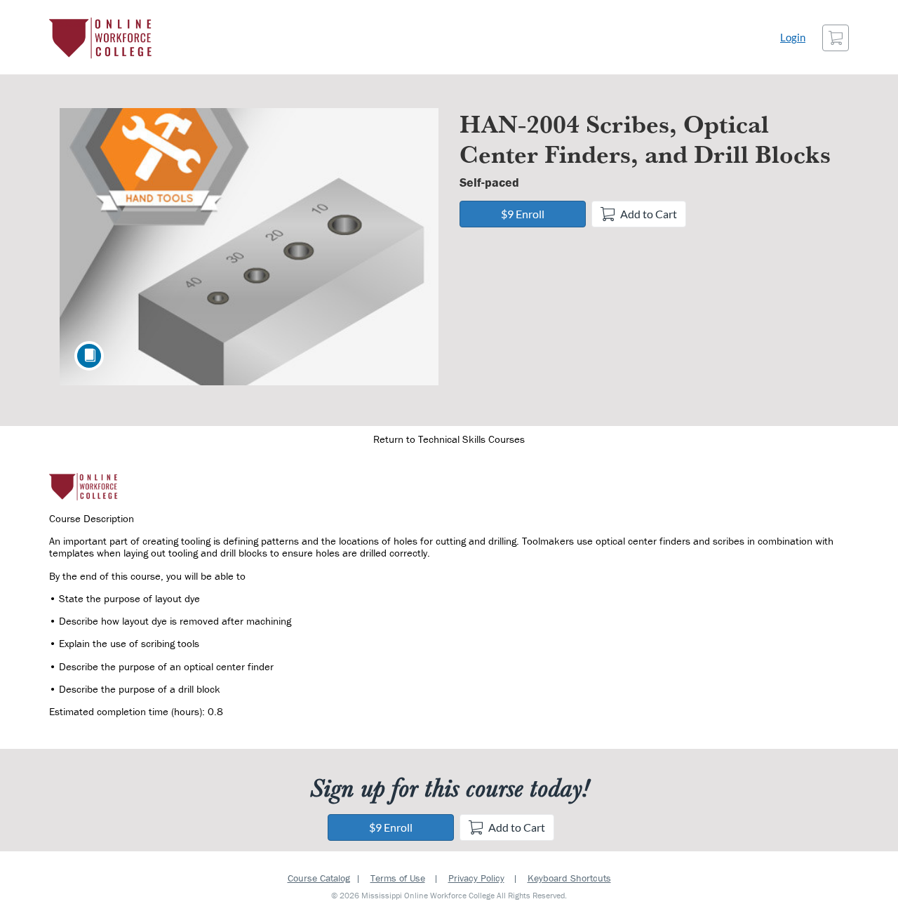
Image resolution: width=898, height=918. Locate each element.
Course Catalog (319, 878)
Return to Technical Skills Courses (449, 439)
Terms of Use (397, 878)
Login (792, 38)
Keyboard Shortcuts (569, 878)
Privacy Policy (476, 878)
